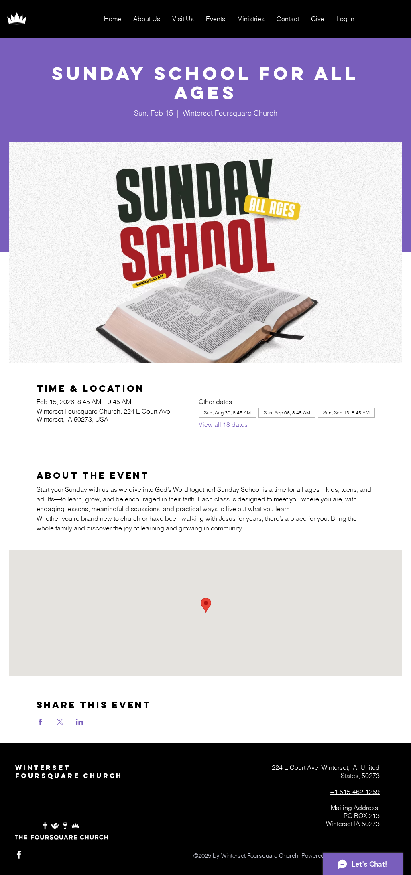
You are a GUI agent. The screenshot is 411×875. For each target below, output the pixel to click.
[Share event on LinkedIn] (79, 722)
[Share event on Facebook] (40, 722)
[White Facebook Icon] (19, 854)
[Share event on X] (60, 722)
